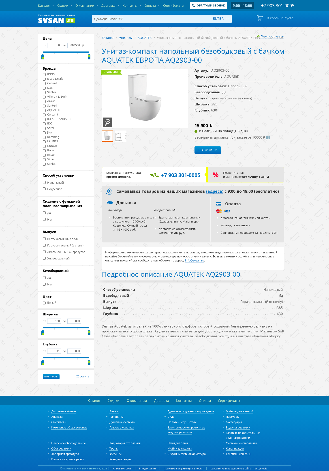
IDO (49, 123)
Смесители (58, 422)
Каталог (108, 38)
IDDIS (51, 74)
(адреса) (214, 191)
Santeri (52, 105)
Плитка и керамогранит (67, 459)
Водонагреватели (238, 427)
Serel (50, 127)
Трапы (113, 448)
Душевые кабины (63, 411)
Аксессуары (234, 422)
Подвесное (54, 189)
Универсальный (58, 258)
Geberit (52, 83)
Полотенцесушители (182, 422)
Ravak (51, 154)
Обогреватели (61, 448)
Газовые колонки (121, 427)
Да (49, 213)
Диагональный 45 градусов (66, 251)
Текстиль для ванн (238, 454)
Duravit (52, 145)
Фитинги (115, 454)
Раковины (116, 417)
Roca (50, 150)
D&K (50, 87)
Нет (49, 219)
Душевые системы (122, 422)
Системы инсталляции (241, 443)
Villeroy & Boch (57, 96)
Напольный (55, 182)
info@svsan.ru (147, 468)
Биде (171, 417)
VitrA (50, 159)
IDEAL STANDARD (58, 119)
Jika (49, 132)
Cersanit (52, 114)
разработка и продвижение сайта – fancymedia (239, 468)
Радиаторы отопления (125, 443)
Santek (51, 92)
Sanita (51, 163)
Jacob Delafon (56, 78)
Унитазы (125, 38)
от (45, 45)
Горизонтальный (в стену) (65, 245)
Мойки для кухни (180, 448)
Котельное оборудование (69, 427)
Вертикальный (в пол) (62, 239)
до (64, 45)
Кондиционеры (120, 459)
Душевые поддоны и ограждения (191, 411)
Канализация (235, 448)
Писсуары (232, 417)
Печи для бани (178, 443)
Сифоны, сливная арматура (187, 454)
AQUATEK (53, 110)
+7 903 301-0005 (122, 468)
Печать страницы (272, 36)
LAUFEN (52, 141)
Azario (51, 101)
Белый (51, 302)
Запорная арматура (65, 454)
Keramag (53, 136)
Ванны (114, 411)
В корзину (208, 150)
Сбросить (82, 376)
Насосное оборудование (68, 443)
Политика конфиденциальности (183, 468)
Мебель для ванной (239, 411)
